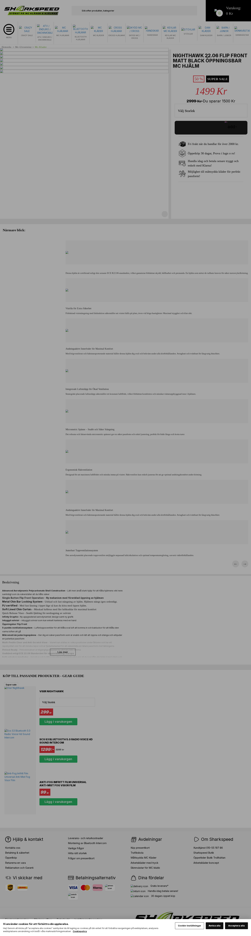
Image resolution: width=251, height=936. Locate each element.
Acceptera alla (236, 925)
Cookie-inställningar (189, 925)
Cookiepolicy (80, 931)
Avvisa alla (214, 925)
